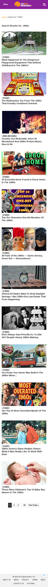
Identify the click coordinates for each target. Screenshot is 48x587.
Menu (5, 4)
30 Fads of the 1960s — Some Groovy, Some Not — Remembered (22, 257)
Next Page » (34, 506)
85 (25, 505)
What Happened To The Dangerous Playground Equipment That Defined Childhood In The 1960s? (21, 62)
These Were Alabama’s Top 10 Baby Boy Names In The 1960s (23, 491)
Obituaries (12, 136)
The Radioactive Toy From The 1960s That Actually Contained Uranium (22, 102)
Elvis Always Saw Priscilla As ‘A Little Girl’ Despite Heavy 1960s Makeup (22, 336)
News (5, 136)
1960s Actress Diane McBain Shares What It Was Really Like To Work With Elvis (22, 451)
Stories (6, 57)
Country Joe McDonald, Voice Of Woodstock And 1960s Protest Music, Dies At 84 (22, 141)
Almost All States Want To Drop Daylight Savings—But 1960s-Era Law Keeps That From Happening (24, 296)
